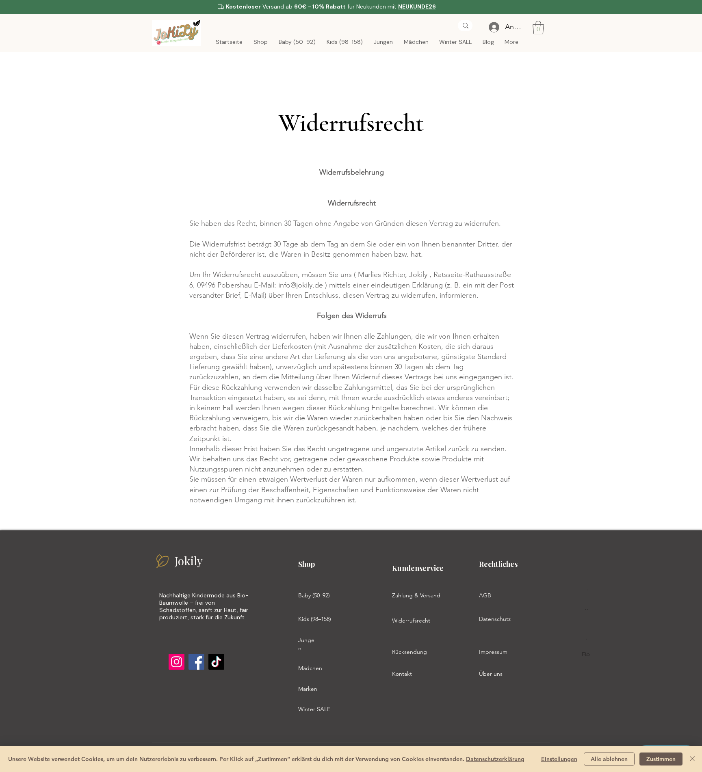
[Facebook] (196, 662)
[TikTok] (216, 662)
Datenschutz (495, 619)
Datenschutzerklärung (495, 759)
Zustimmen (661, 759)
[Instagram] (176, 662)
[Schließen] (692, 759)
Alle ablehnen (609, 759)
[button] (538, 27)
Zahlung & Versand (416, 595)
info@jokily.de (300, 285)
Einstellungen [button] (559, 759)
